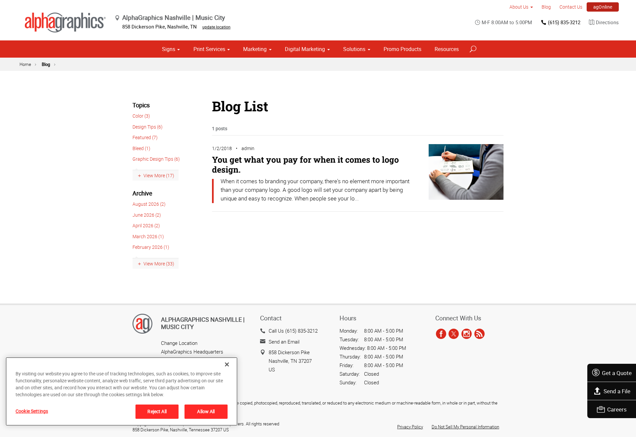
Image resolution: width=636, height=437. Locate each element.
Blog (546, 7)
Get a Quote (617, 373)
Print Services (209, 49)
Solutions (354, 49)
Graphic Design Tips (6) (156, 159)
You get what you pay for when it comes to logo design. (305, 164)
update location (216, 26)
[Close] (227, 364)
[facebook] (441, 334)
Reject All (156, 411)
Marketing (255, 49)
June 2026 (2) (146, 215)
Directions (607, 22)
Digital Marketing (305, 49)
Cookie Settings (32, 411)
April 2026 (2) (146, 225)
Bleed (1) (141, 148)
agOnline (602, 7)
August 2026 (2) (149, 204)
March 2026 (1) (148, 236)
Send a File (617, 391)
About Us (518, 7)
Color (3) (141, 116)
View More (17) (158, 175)
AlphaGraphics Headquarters (192, 351)
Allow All (206, 411)
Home (25, 64)
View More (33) (158, 263)
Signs (168, 49)
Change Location (179, 343)
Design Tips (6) (147, 127)
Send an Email (284, 341)
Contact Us (570, 7)
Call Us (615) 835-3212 (293, 330)
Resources (447, 49)
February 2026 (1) (150, 247)
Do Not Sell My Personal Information (465, 427)
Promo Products (402, 49)
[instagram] (466, 334)
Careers (617, 409)
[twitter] (453, 334)
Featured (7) (145, 137)
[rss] (479, 334)
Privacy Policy (410, 427)
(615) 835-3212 (564, 22)
